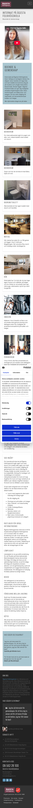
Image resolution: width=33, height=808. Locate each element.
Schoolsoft (15, 802)
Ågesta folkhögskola (10, 679)
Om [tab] (27, 372)
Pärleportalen (8, 802)
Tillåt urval (16, 433)
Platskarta (7, 798)
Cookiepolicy (18, 800)
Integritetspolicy (8, 800)
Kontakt (21, 798)
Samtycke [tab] (6, 372)
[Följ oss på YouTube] (10, 780)
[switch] (28, 408)
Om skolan (14, 798)
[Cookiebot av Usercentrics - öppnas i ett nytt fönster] (23, 368)
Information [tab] (16, 372)
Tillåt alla (16, 427)
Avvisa (17, 439)
